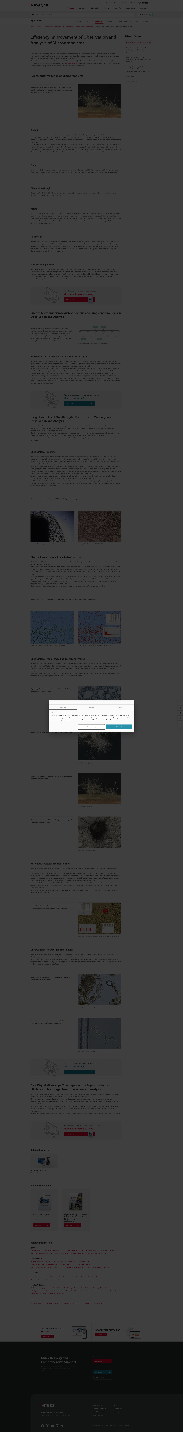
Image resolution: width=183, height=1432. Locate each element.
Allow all (119, 727)
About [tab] (120, 707)
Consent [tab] (63, 707)
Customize (90, 727)
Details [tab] (91, 707)
